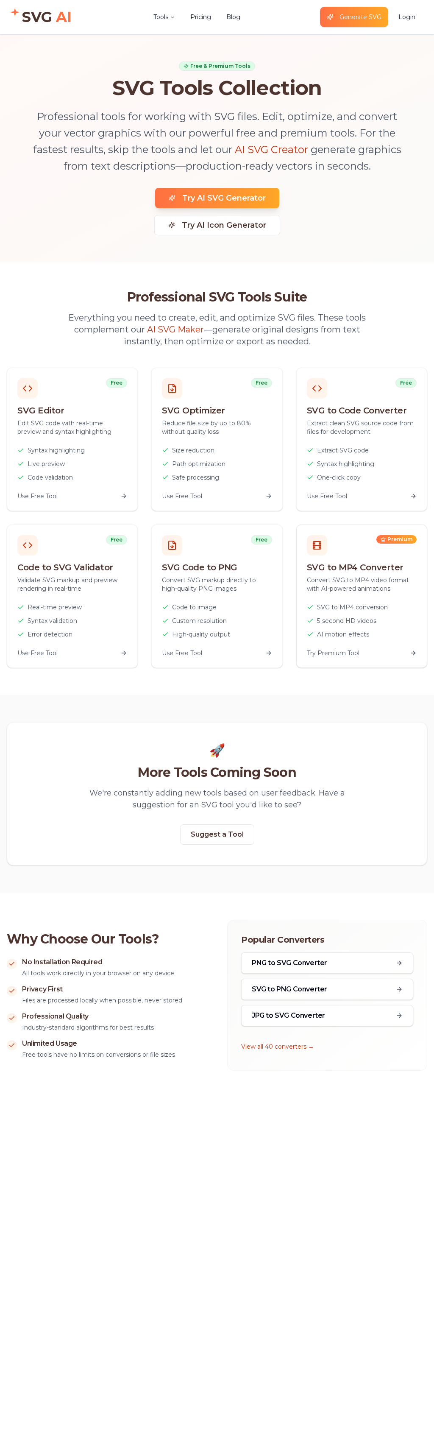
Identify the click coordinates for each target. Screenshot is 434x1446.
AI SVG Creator (271, 149)
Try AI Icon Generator (224, 225)
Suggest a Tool (217, 834)
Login (406, 17)
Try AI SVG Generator (224, 198)
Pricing (200, 17)
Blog (233, 17)
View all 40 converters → (277, 1046)
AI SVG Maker (175, 329)
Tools (160, 17)
